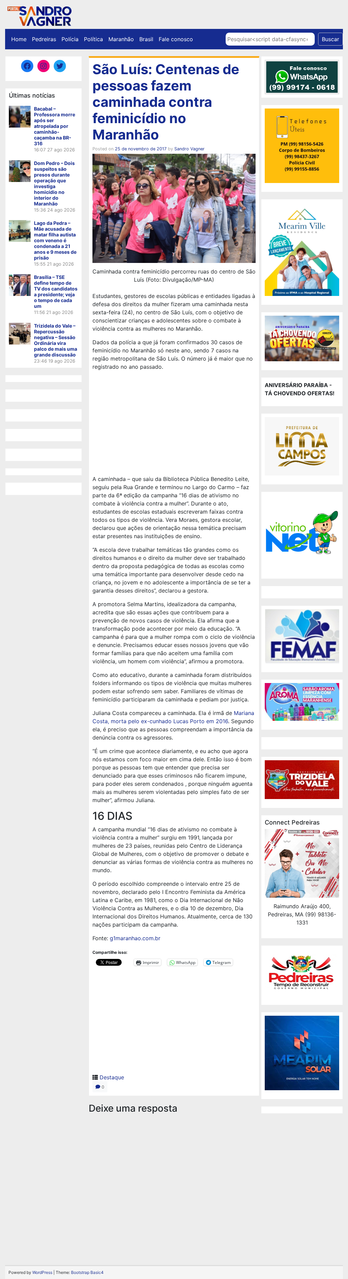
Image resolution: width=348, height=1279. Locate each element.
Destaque (112, 1077)
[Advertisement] (174, 423)
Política (93, 39)
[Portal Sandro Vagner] (39, 14)
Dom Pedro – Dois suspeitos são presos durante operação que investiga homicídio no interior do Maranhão (54, 183)
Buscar (330, 39)
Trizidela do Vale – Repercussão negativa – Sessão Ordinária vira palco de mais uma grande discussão (55, 340)
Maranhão (121, 39)
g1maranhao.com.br (135, 938)
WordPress (42, 1272)
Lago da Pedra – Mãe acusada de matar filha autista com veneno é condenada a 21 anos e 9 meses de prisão (55, 240)
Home (19, 39)
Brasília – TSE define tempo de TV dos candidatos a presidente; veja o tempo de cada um (55, 291)
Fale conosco (176, 39)
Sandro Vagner (189, 148)
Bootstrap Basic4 (87, 1272)
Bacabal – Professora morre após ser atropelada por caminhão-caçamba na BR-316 (54, 126)
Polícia (70, 39)
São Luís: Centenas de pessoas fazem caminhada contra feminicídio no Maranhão (165, 102)
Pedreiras (44, 39)
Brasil (146, 39)
